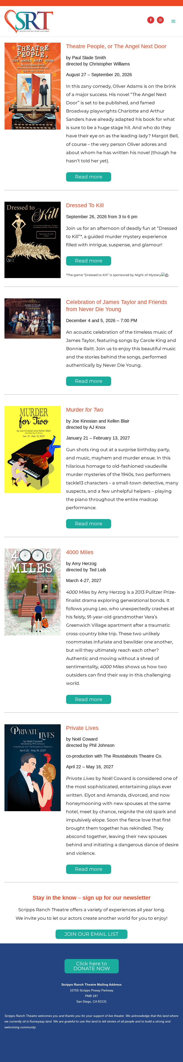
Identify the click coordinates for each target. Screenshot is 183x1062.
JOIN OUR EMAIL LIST (91, 934)
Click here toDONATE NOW (91, 966)
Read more (88, 177)
